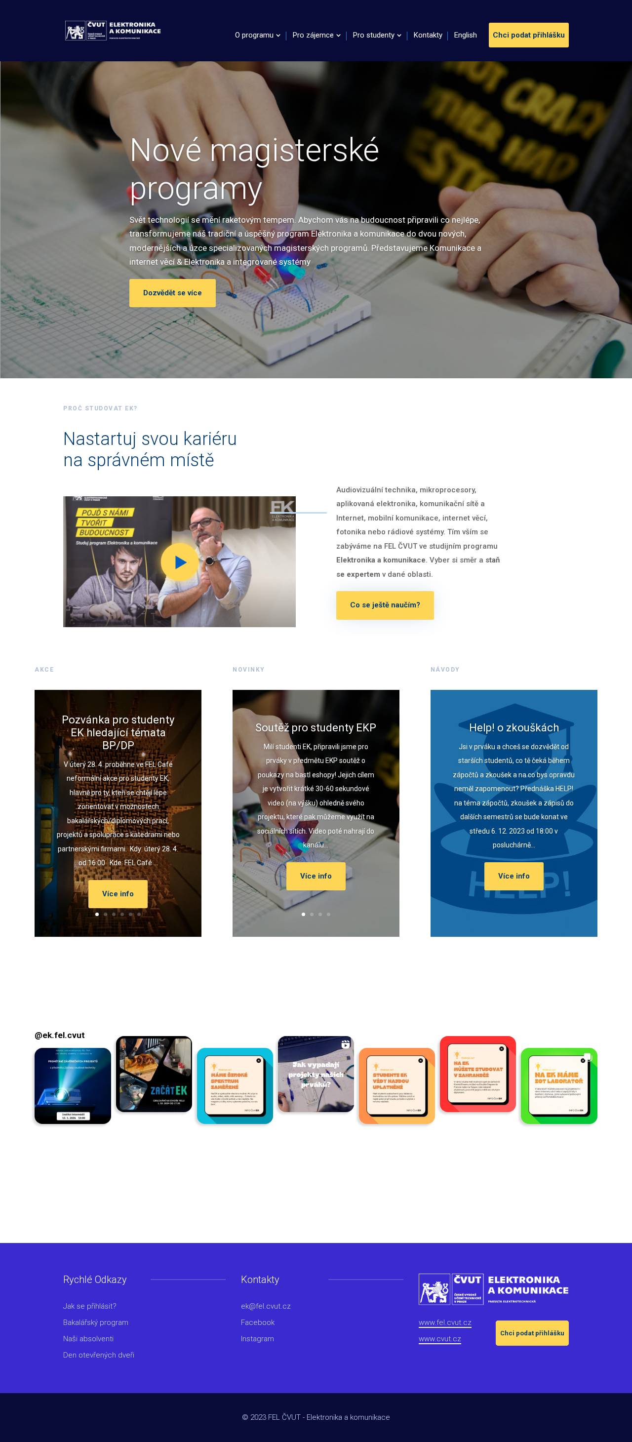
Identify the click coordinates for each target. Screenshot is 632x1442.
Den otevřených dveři (98, 1355)
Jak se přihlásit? (90, 1306)
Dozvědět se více (172, 292)
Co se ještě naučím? (385, 605)
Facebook (258, 1322)
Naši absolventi (88, 1338)
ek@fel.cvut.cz (266, 1306)
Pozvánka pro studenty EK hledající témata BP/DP (118, 733)
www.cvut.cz (440, 1338)
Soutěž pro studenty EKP (315, 727)
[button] (73, 1086)
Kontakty (428, 36)
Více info (118, 893)
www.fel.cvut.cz (445, 1322)
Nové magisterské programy (254, 169)
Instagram (257, 1338)
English (465, 36)
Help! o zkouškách (514, 727)
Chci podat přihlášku (529, 35)
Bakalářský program (95, 1322)
